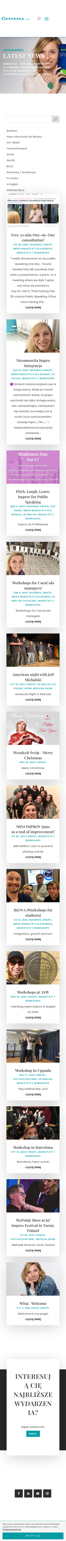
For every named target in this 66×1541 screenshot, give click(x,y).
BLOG (10, 166)
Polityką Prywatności (12, 1529)
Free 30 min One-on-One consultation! (33, 237)
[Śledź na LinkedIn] (28, 1493)
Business (12, 130)
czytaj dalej (33, 307)
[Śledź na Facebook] (19, 1493)
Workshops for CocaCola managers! (33, 585)
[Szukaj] (55, 119)
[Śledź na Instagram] (47, 1493)
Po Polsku (12, 178)
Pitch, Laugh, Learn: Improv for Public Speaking (33, 496)
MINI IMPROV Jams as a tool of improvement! (33, 829)
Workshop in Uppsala (33, 1070)
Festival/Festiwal (17, 148)
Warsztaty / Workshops (21, 172)
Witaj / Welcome (33, 1303)
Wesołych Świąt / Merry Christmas (33, 755)
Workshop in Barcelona (33, 1147)
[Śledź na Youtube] (38, 1493)
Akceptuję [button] (33, 1536)
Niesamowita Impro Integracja (33, 363)
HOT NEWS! (13, 142)
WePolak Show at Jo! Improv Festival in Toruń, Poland (33, 1225)
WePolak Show (16, 190)
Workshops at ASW (33, 992)
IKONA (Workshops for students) (33, 912)
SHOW (10, 154)
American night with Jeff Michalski (33, 677)
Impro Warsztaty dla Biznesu (24, 136)
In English (12, 184)
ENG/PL (11, 160)
